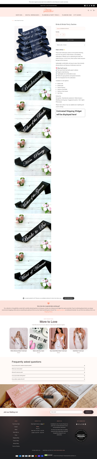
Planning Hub (67, 15)
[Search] (88, 10)
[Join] (88, 412)
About (16, 429)
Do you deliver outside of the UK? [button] (18, 379)
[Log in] (91, 10)
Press (16, 435)
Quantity (57, 32)
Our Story (48, 397)
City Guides (77, 15)
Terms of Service (16, 446)
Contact (16, 427)
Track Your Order (16, 424)
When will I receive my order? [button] (17, 372)
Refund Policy (16, 443)
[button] (33, 44)
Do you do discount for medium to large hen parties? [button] (22, 365)
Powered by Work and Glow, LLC (70, 456)
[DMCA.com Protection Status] (49, 455)
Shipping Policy (16, 438)
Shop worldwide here (59, 450)
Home (13, 20)
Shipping (58, 28)
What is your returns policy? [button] (17, 369)
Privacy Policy (16, 441)
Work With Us (16, 432)
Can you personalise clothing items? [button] (18, 375)
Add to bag (70, 40)
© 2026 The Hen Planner (58, 456)
